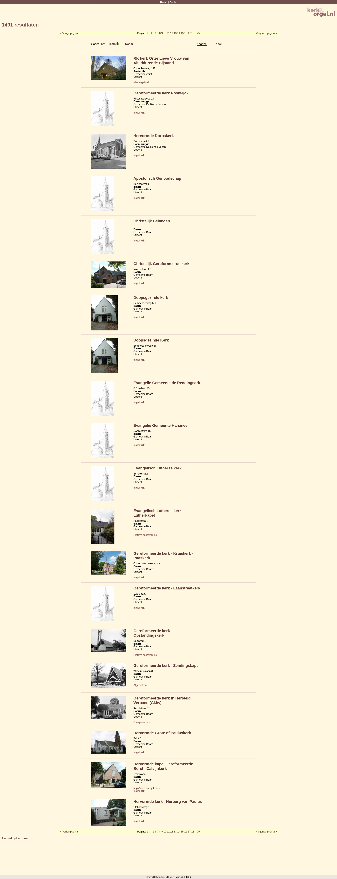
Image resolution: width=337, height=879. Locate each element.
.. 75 (197, 33)
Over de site (161, 877)
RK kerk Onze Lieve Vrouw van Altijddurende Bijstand (161, 60)
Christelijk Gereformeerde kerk (161, 263)
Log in (171, 877)
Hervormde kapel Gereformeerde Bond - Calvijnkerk (163, 766)
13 (175, 33)
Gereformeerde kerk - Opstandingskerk (152, 633)
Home (163, 2)
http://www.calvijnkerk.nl (147, 788)
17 (189, 33)
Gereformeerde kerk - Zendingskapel (166, 665)
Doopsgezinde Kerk (151, 340)
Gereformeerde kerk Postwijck (161, 93)
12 (171, 33)
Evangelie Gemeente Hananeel (161, 425)
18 (192, 33)
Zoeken (173, 2)
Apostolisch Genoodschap (157, 178)
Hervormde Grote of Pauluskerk (162, 733)
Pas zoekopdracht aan (15, 838)
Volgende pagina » (266, 33)
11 (168, 33)
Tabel (218, 43)
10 (164, 33)
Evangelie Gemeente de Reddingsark (166, 383)
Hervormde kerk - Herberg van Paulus (167, 801)
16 (185, 33)
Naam (129, 43)
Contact (150, 877)
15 (182, 33)
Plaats (111, 43)
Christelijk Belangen (151, 221)
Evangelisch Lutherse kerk (157, 468)
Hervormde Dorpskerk (153, 136)
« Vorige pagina (69, 33)
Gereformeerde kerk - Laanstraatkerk (166, 588)
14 (178, 33)
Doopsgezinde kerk (150, 297)
